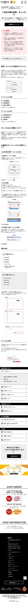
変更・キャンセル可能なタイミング (7, 19)
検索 (22, 2)
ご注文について (11, 560)
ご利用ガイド (12, 6)
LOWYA (5, 2)
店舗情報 (10, 572)
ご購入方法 (5, 379)
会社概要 (3, 588)
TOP (25, 578)
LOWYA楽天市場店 (4, 6)
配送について (10, 562)
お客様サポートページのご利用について (21, 19)
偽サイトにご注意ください (13, 570)
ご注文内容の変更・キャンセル (10, 381)
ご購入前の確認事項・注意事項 (10, 377)
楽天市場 (19, 589)
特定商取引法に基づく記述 (6, 589)
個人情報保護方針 (16, 588)
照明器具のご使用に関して (13, 544)
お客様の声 (10, 576)
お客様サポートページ (14, 24)
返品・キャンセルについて (13, 566)
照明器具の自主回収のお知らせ (14, 546)
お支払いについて (11, 564)
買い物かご (10, 574)
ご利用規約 (9, 588)
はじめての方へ (11, 556)
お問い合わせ (14, 456)
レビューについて (11, 568)
